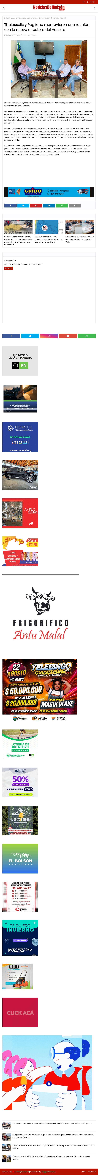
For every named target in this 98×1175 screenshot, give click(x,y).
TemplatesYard (23, 1172)
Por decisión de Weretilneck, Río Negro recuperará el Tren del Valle (79, 239)
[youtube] (68, 336)
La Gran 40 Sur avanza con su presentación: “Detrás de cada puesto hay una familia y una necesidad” (18, 240)
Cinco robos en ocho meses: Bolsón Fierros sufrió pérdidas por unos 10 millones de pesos (52, 1124)
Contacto (92, 1172)
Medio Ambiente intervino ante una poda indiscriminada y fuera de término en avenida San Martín (53, 1146)
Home (84, 1172)
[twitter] (87, 2)
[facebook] (84, 2)
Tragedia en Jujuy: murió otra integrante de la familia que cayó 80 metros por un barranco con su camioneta (53, 1136)
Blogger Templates (48, 1172)
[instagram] (91, 2)
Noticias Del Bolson (13, 35)
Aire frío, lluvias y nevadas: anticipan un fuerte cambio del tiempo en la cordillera (49, 239)
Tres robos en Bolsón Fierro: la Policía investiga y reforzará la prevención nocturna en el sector (51, 1157)
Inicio (6, 18)
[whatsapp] (87, 336)
